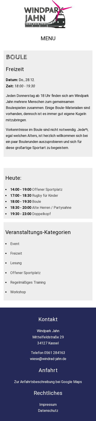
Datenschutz (48, 410)
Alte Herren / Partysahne (51, 207)
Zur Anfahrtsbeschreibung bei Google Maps (48, 382)
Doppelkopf (41, 214)
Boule (36, 201)
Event (14, 244)
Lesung (16, 263)
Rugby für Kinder (45, 195)
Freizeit (16, 253)
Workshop (18, 292)
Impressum (48, 404)
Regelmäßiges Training (28, 282)
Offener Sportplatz (47, 189)
